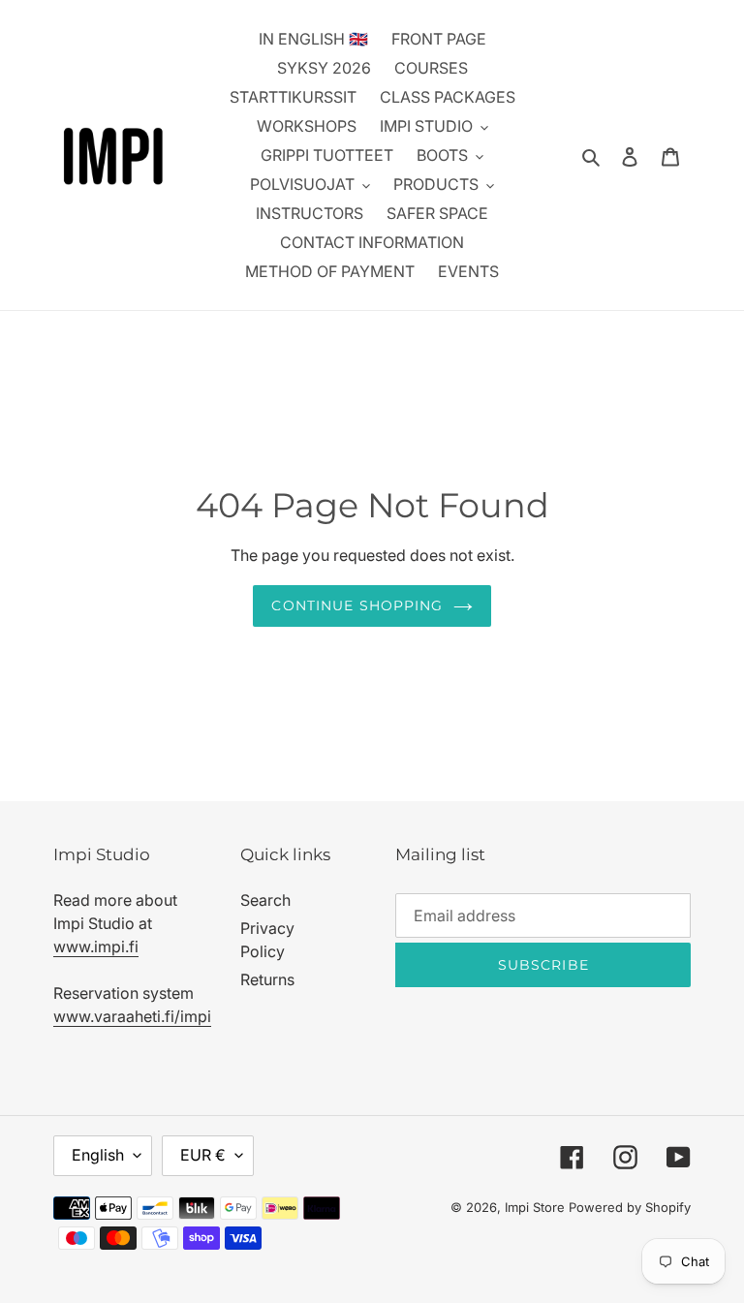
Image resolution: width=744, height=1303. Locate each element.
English (98, 1154)
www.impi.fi (96, 946)
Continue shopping (357, 605)
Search (265, 900)
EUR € (203, 1154)
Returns (267, 979)
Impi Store (535, 1207)
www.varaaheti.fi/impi (132, 1016)
